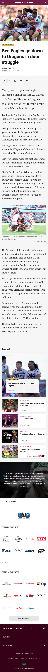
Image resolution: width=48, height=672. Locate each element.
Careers (11, 658)
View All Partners (24, 618)
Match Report (8, 45)
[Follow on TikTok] (32, 628)
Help (16, 658)
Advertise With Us (33, 658)
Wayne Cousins (8, 68)
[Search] (45, 2)
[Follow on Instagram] (44, 628)
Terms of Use (19, 654)
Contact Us (23, 658)
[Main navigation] (3, 2)
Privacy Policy (29, 654)
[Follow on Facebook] (36, 628)
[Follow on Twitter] (40, 628)
